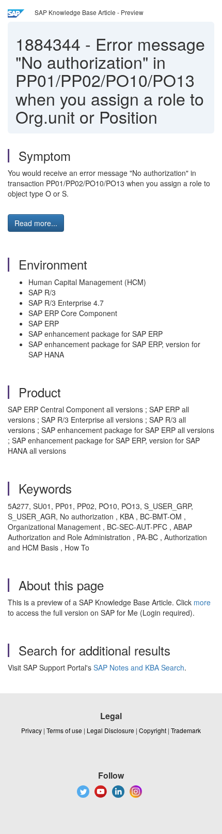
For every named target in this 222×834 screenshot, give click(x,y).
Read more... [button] (35, 223)
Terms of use (64, 730)
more (202, 602)
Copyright (152, 730)
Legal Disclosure (110, 730)
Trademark (186, 730)
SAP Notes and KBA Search (138, 667)
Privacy (31, 730)
